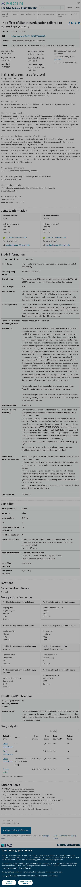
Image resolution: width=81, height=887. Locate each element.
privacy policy (13, 872)
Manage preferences (9, 876)
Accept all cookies (8, 882)
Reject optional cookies (25, 882)
